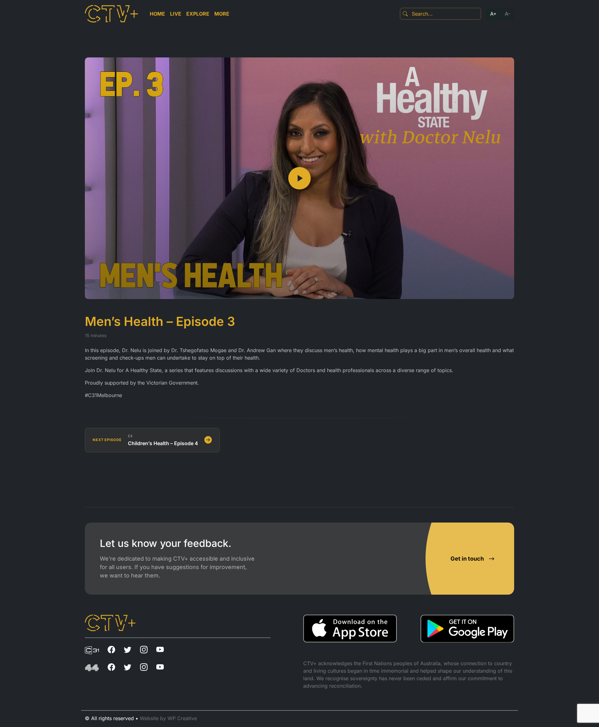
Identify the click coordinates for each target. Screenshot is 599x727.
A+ (493, 14)
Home (157, 14)
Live (175, 14)
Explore (197, 14)
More (221, 14)
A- (507, 14)
